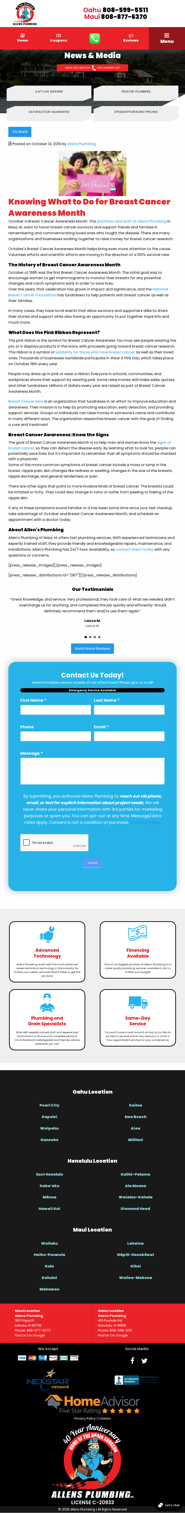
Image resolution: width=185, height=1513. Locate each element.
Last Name (107, 700)
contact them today (134, 549)
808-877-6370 (124, 16)
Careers (104, 1418)
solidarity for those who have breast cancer (95, 352)
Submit (92, 863)
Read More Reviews (92, 648)
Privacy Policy (85, 1418)
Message (31, 753)
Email (101, 727)
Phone (27, 727)
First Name (33, 700)
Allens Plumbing (81, 143)
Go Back (20, 131)
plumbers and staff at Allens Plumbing (131, 221)
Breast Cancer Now (25, 401)
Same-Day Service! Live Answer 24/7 (92, 68)
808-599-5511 (125, 10)
